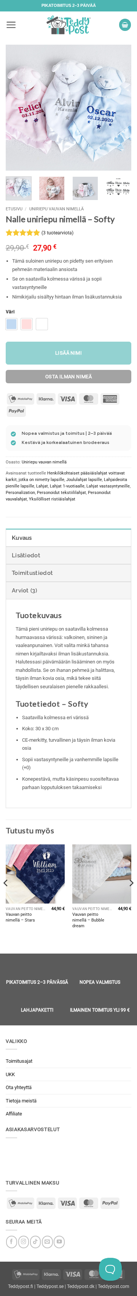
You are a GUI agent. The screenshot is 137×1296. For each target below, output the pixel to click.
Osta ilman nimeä (68, 376)
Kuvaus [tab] (22, 537)
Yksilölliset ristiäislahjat (52, 499)
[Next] (119, 107)
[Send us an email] (47, 1242)
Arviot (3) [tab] (24, 590)
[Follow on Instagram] (23, 1242)
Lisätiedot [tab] (26, 555)
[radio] (11, 324)
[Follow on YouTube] (59, 1242)
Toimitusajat (19, 1061)
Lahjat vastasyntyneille (108, 486)
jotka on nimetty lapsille (41, 479)
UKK (10, 1074)
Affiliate (14, 1114)
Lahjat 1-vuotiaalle (67, 486)
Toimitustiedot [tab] (32, 573)
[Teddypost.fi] (68, 24)
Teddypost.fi (20, 1286)
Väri (10, 311)
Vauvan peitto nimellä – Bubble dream (88, 920)
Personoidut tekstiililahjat (61, 492)
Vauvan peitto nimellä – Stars (20, 917)
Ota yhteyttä (19, 1087)
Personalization (20, 492)
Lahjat (42, 486)
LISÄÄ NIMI (68, 353)
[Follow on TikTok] (35, 1242)
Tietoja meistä (21, 1101)
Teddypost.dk (80, 1286)
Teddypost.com (113, 1286)
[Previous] (18, 107)
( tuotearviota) (57, 233)
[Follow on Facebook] (11, 1242)
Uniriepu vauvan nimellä (56, 208)
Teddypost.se (50, 1286)
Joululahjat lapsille (84, 479)
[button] (11, 25)
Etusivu (14, 208)
